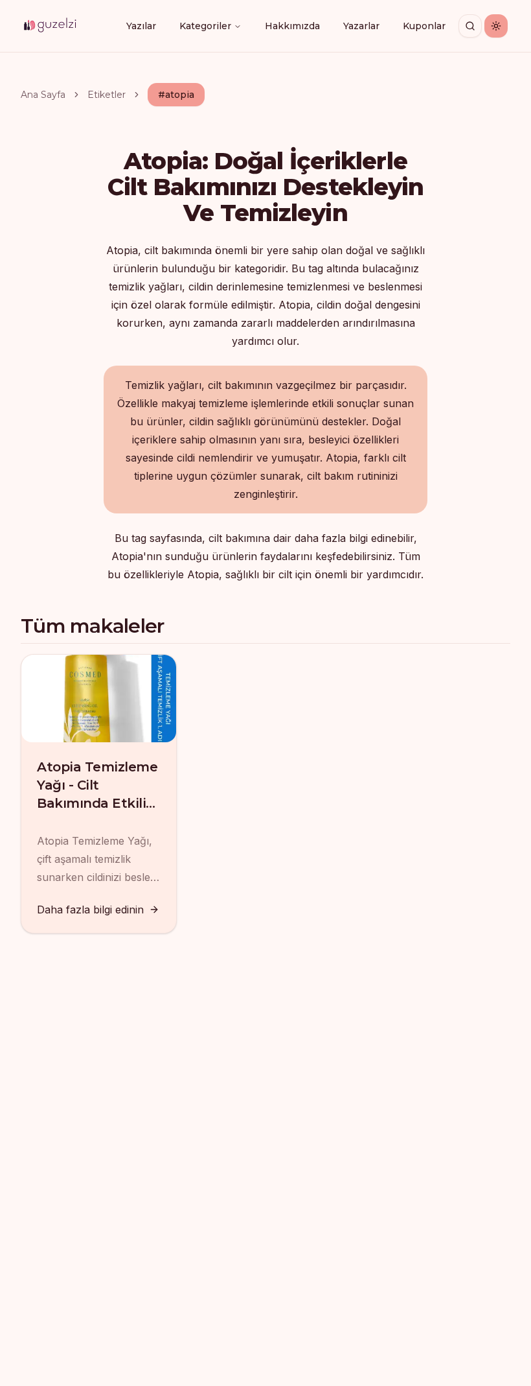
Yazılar (141, 26)
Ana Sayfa (43, 94)
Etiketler (106, 94)
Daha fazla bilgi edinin (90, 909)
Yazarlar (361, 26)
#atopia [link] (176, 94)
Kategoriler (205, 26)
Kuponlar (424, 26)
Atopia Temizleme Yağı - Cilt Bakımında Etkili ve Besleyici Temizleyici (97, 803)
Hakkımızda (292, 26)
